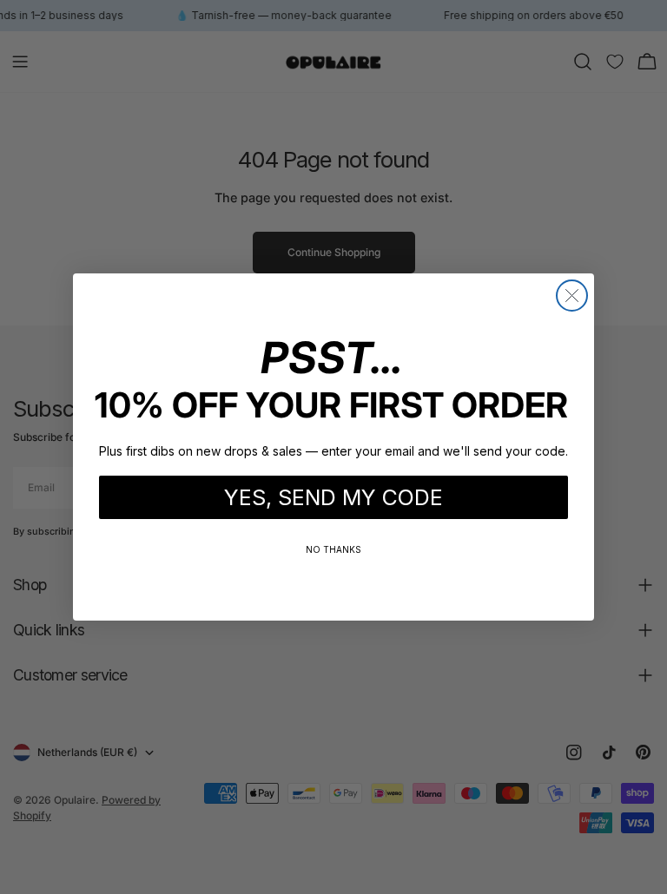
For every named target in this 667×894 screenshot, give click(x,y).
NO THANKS (333, 549)
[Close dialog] (572, 295)
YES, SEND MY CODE (333, 497)
